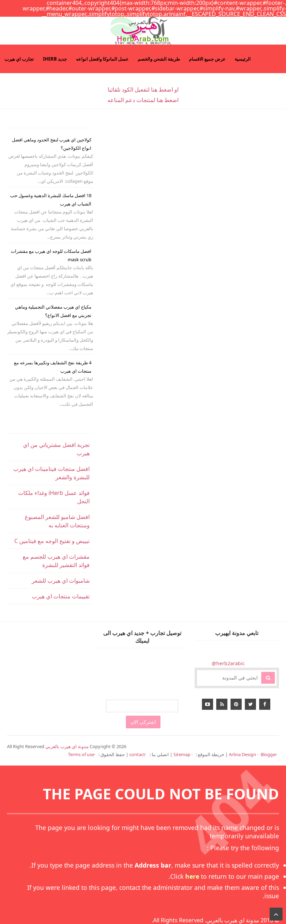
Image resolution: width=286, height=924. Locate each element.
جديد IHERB (55, 59)
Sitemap (182, 754)
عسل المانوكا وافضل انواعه (102, 59)
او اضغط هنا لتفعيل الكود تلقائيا (143, 89)
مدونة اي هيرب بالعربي (232, 920)
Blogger (269, 754)
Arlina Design (242, 754)
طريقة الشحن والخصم (159, 59)
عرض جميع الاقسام (207, 59)
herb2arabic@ (228, 663)
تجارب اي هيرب (19, 59)
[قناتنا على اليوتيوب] (207, 704)
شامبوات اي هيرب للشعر (61, 580)
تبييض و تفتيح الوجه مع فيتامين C (52, 541)
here (192, 876)
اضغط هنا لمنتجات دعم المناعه (143, 100)
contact (137, 754)
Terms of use (81, 754)
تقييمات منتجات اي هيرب (61, 596)
